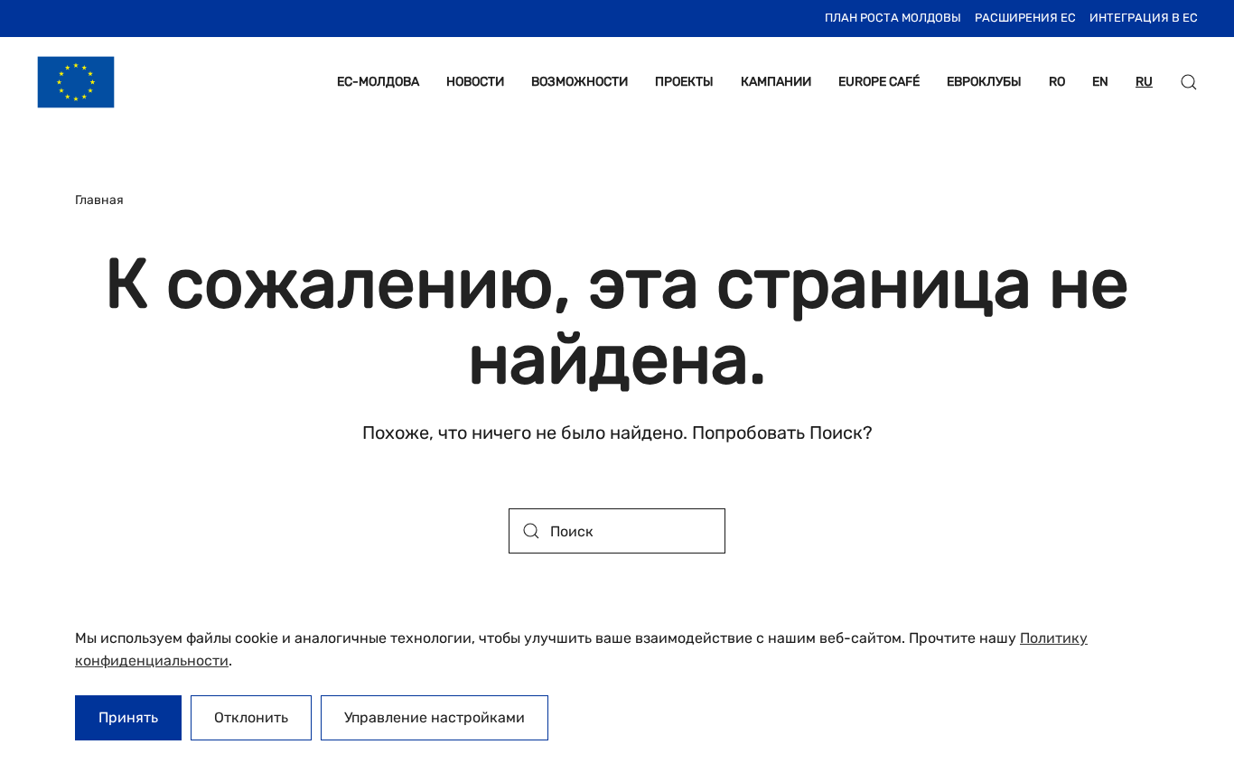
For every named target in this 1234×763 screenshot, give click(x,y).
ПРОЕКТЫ (684, 81)
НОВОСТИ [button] (475, 81)
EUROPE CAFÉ (879, 81)
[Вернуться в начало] (76, 82)
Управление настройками (434, 717)
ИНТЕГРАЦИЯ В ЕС (1143, 17)
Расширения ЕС (1025, 17)
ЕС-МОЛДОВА (378, 81)
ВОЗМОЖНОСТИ (579, 81)
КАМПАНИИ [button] (776, 81)
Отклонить (251, 717)
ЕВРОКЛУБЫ (984, 81)
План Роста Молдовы (893, 17)
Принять (128, 717)
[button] (1189, 82)
